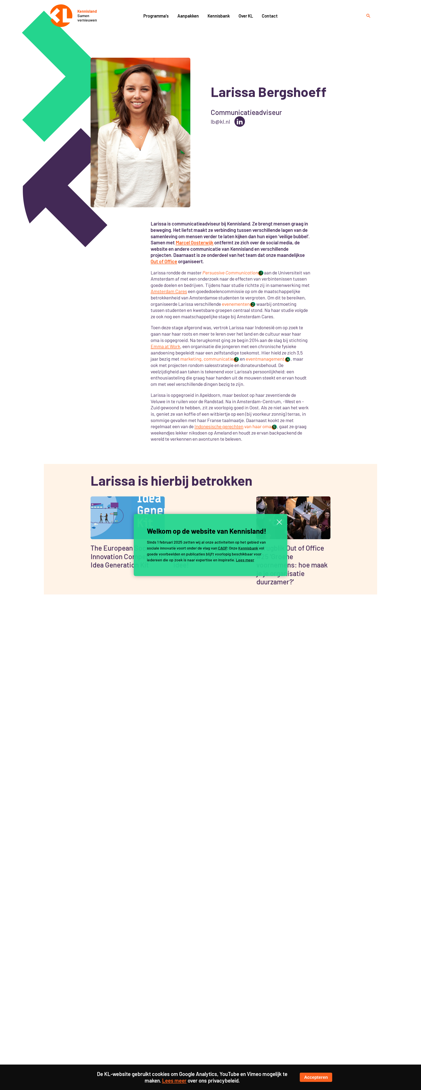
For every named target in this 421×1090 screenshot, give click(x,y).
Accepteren (316, 1077)
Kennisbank (248, 548)
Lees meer (245, 559)
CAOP (222, 548)
